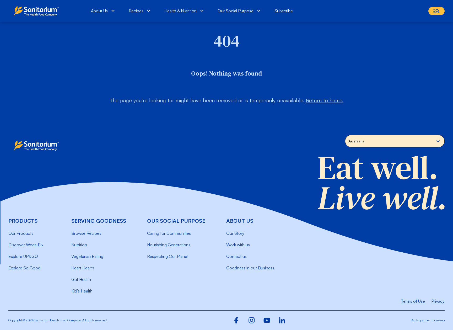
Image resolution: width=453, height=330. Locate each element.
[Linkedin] (282, 320)
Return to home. (324, 100)
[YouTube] (266, 320)
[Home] (37, 11)
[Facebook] (236, 320)
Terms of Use (413, 301)
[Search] (436, 11)
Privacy (438, 301)
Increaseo (438, 320)
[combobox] (395, 141)
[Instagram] (251, 320)
